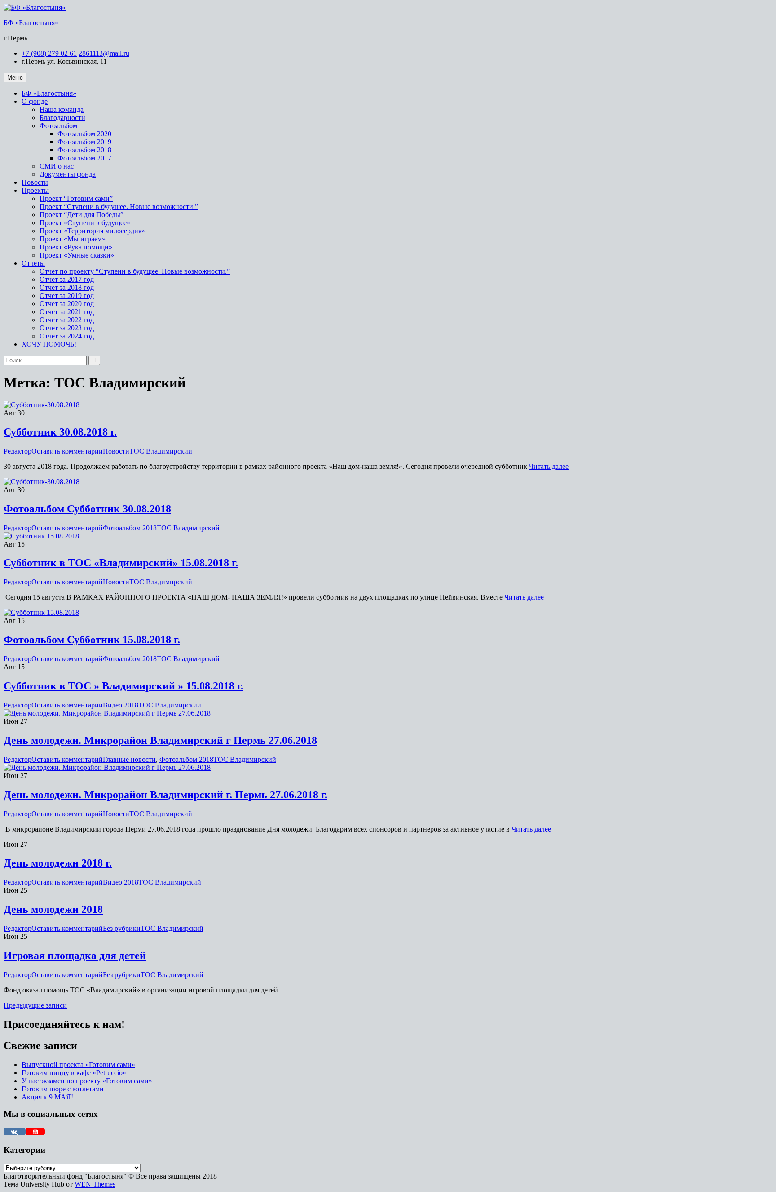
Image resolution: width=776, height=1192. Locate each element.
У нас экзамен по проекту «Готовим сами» (87, 1081)
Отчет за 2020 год (67, 303)
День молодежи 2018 (53, 909)
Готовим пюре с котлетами (63, 1089)
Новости (35, 182)
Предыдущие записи (35, 1005)
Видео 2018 (120, 705)
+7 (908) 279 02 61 (49, 53)
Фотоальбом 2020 (84, 134)
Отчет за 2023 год (67, 328)
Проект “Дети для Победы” (81, 214)
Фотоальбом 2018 (84, 150)
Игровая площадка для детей (75, 955)
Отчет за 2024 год (67, 336)
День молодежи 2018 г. (58, 863)
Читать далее (549, 466)
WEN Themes (95, 1184)
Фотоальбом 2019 (84, 142)
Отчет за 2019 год (67, 295)
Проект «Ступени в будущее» (85, 223)
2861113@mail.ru (104, 53)
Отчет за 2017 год (67, 279)
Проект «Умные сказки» (77, 255)
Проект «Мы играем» (73, 239)
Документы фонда (68, 174)
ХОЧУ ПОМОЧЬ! (49, 344)
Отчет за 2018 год (67, 287)
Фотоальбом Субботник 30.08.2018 (87, 509)
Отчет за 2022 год (67, 320)
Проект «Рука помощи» (76, 247)
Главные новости (129, 759)
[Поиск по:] (46, 360)
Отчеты (33, 263)
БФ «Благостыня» (31, 23)
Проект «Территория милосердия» (92, 231)
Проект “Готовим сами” (76, 198)
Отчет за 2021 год (67, 312)
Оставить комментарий (67, 451)
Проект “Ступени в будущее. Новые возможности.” (119, 206)
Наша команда (62, 109)
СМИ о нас (57, 166)
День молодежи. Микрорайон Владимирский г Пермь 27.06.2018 (160, 740)
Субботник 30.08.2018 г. (60, 432)
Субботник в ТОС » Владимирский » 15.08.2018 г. (123, 686)
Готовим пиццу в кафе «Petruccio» (74, 1072)
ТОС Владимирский (160, 451)
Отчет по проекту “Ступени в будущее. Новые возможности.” (135, 271)
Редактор (17, 451)
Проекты (35, 190)
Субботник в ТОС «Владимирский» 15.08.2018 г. (121, 563)
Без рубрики (122, 928)
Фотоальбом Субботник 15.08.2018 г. (92, 639)
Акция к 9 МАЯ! (47, 1097)
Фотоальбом (58, 125)
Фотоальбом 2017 (84, 158)
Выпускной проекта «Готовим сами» (78, 1064)
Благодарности (62, 117)
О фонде (35, 101)
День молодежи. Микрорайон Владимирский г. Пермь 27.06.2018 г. (165, 795)
